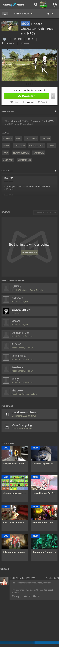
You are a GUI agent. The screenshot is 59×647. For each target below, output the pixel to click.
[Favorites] (5, 14)
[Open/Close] (55, 111)
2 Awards (9, 43)
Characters (36, 145)
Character (24, 160)
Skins (51, 145)
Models (7, 138)
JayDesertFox (20, 309)
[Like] (5, 39)
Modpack (8, 160)
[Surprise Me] (50, 13)
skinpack (38, 153)
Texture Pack (21, 153)
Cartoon (19, 145)
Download (28, 96)
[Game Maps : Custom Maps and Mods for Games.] (13, 4)
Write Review (29, 252)
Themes (45, 138)
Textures (31, 138)
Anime (6, 145)
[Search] (35, 4)
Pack (5, 153)
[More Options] (53, 96)
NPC (18, 138)
